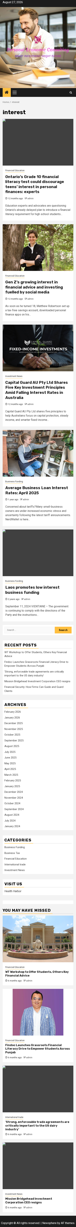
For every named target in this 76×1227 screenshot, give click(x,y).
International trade (15, 864)
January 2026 (12, 717)
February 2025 (12, 780)
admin (30, 198)
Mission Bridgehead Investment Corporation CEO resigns (37, 681)
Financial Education (15, 170)
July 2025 (9, 752)
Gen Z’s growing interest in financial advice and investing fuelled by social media (34, 287)
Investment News (13, 376)
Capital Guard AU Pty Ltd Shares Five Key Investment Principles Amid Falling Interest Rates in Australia (36, 390)
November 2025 (13, 729)
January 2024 (12, 826)
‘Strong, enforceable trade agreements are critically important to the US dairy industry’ (37, 1125)
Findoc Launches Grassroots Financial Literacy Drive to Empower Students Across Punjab (37, 1048)
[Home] (7, 92)
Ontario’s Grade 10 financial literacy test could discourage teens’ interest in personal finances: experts (34, 184)
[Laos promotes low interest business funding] (38, 552)
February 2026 (12, 711)
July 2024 (9, 820)
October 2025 (12, 734)
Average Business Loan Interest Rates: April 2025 (36, 490)
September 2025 (14, 740)
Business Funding (14, 481)
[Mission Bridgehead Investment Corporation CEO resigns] (38, 1165)
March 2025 (11, 774)
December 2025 (13, 723)
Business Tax (12, 853)
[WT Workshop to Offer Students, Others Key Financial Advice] (38, 939)
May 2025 (10, 763)
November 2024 (13, 797)
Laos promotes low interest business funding (32, 590)
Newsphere (49, 1223)
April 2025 (10, 769)
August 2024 (11, 814)
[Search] (71, 92)
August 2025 (11, 746)
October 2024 (12, 803)
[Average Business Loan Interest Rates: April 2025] (38, 453)
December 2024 (13, 792)
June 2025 (10, 757)
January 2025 (12, 786)
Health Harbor (12, 891)
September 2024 (14, 809)
